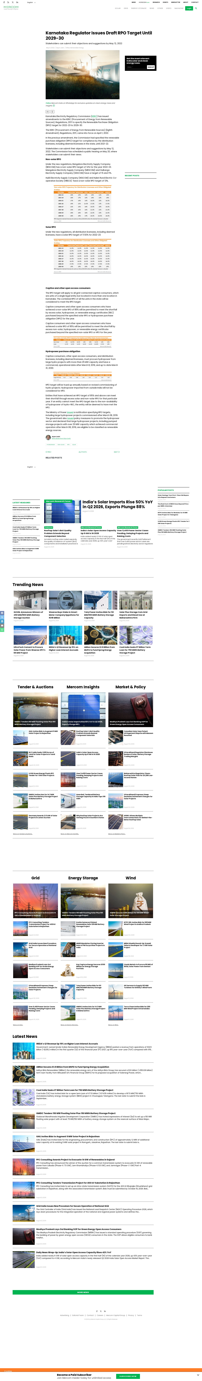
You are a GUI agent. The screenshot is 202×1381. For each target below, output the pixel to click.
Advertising (64, 1315)
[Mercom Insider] (144, 2)
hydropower (51, 444)
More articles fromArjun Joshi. (61, 438)
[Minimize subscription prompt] (198, 1375)
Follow (48, 103)
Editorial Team (78, 1315)
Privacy (131, 1315)
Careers (100, 1315)
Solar (74, 444)
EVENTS (165, 2)
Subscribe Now (128, 1376)
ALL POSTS (83, 452)
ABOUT (185, 2)
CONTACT (195, 2)
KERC (94, 116)
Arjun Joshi (60, 48)
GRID (126, 8)
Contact (90, 1315)
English (30, 2)
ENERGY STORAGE (139, 8)
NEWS (134, 2)
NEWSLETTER (175, 2)
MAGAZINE (179, 8)
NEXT (116, 452)
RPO (68, 444)
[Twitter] (12, 2)
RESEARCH (156, 2)
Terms (139, 1315)
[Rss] (8, 2)
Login (189, 8)
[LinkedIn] (17, 2)
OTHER (160, 8)
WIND (152, 8)
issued (70, 412)
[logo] (11, 8)
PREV (49, 452)
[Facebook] (4, 2)
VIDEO (168, 8)
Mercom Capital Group (115, 1315)
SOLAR (118, 8)
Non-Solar (61, 444)
